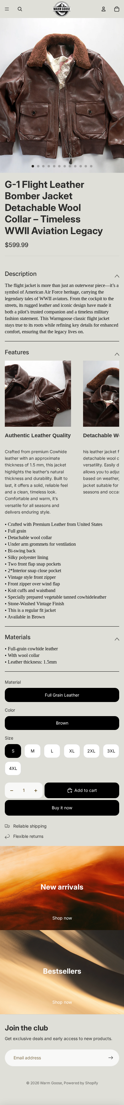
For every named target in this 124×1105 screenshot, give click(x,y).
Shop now (62, 917)
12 (91, 166)
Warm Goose (51, 1083)
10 (80, 166)
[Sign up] (110, 1058)
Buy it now (62, 807)
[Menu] (7, 9)
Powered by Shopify (81, 1083)
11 (85, 166)
